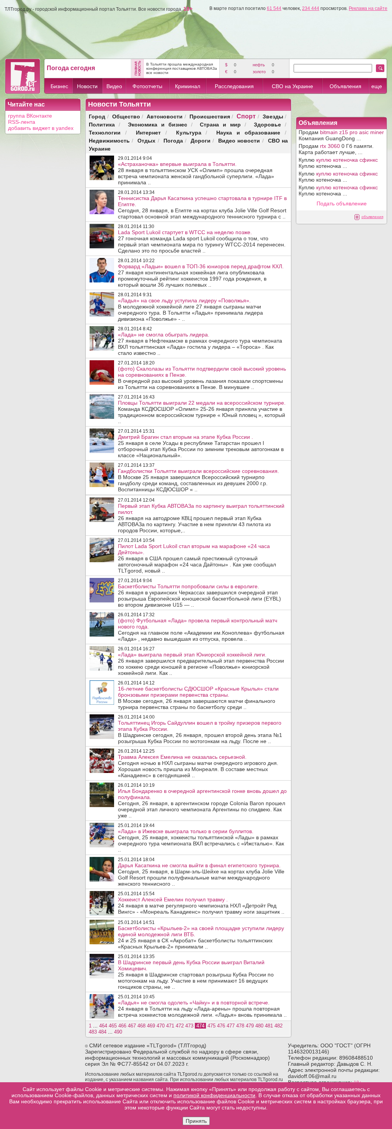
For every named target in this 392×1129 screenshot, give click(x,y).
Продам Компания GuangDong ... (341, 135)
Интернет (148, 132)
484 (102, 1032)
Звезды (273, 116)
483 (93, 1032)
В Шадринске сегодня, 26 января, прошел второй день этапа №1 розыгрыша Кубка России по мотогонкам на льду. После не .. (200, 732)
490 (118, 1032)
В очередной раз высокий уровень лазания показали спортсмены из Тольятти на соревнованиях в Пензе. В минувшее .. (202, 378)
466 (122, 1026)
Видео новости (239, 140)
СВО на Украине (292, 86)
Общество (126, 116)
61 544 (274, 8)
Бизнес (59, 86)
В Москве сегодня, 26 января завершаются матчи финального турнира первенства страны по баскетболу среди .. (198, 698)
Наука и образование (248, 132)
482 (278, 1026)
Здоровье (267, 124)
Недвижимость (109, 140)
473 (189, 1026)
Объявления (345, 86)
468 (141, 1026)
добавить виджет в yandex (41, 128)
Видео (114, 86)
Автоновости (165, 116)
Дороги (201, 140)
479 (250, 1026)
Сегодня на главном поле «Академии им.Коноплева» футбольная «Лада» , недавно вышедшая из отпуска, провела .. (201, 629)
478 (240, 1026)
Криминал (187, 86)
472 (180, 1026)
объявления (372, 217)
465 (113, 1026)
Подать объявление (342, 203)
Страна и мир (220, 124)
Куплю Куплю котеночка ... (338, 163)
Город (97, 116)
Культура (188, 132)
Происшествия (209, 116)
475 (211, 1026)
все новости (157, 73)
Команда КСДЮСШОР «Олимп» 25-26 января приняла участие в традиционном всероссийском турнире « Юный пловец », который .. (202, 412)
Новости (87, 86)
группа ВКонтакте (30, 116)
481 (269, 1026)
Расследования (234, 86)
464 (103, 1026)
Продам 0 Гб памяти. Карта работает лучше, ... (336, 149)
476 (221, 1026)
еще (376, 86)
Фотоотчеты (147, 86)
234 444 (310, 8)
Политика (102, 124)
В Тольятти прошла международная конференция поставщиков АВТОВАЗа (181, 66)
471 (170, 1026)
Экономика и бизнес (157, 124)
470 (161, 1026)
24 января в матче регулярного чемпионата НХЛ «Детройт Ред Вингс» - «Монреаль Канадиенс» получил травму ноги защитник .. (201, 905)
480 (259, 1026)
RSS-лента (21, 122)
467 (132, 1026)
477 (231, 1026)
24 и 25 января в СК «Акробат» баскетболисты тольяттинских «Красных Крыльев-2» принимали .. (201, 937)
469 (151, 1026)
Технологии (105, 132)
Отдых (146, 140)
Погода (173, 140)
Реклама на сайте (368, 8)
